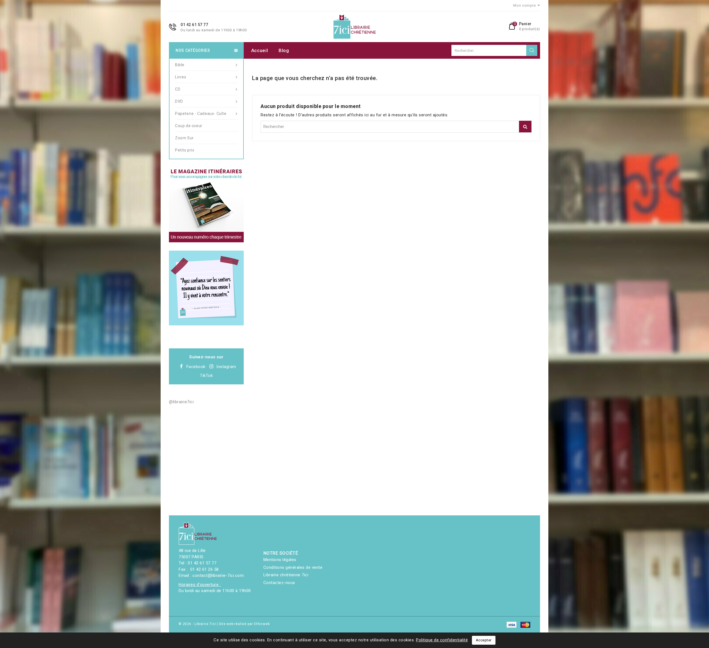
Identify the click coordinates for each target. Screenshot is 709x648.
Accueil (259, 50)
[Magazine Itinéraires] (206, 205)
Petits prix (184, 150)
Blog (284, 50)
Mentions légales (279, 559)
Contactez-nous (279, 582)
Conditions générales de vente (293, 567)
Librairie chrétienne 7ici (286, 574)
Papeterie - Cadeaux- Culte (201, 113)
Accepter (484, 640)
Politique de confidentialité (442, 639)
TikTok (206, 375)
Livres (180, 77)
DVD (179, 101)
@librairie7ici (181, 401)
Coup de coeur (188, 126)
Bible (179, 65)
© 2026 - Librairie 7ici (198, 624)
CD (177, 89)
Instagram (226, 366)
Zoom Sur (184, 138)
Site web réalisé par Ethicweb (244, 624)
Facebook (195, 366)
